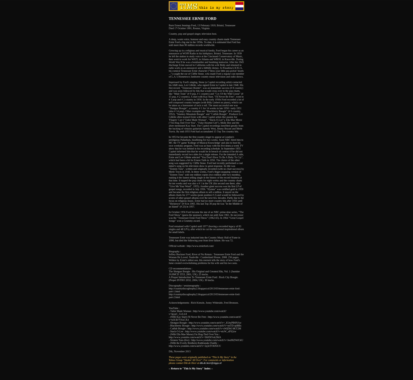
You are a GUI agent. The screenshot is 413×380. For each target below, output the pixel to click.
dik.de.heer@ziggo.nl (211, 363)
